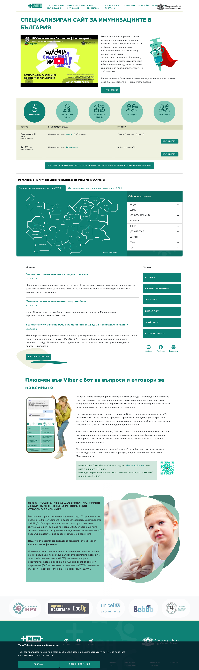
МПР (132, 226)
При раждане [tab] (34, 115)
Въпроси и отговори (155, 334)
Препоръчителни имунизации (75, 7)
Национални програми (112, 7)
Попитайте (143, 6)
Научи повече (111, 90)
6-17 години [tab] (132, 115)
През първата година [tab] (67, 116)
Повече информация (79, 664)
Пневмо (134, 220)
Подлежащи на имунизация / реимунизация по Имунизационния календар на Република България (99, 165)
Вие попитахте (152, 311)
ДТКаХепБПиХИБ (140, 215)
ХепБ (133, 209)
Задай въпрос (152, 322)
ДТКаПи (134, 236)
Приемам (38, 664)
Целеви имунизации (92, 7)
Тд (131, 247)
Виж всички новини (38, 357)
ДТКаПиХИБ (137, 231)
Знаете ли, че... (152, 300)
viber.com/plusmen (135, 465)
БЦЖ (133, 204)
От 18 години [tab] (164, 115)
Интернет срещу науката (157, 288)
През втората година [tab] (99, 116)
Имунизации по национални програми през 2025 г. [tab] (96, 188)
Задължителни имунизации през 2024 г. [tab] (41, 188)
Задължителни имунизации (55, 7)
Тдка (132, 242)
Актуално (129, 6)
